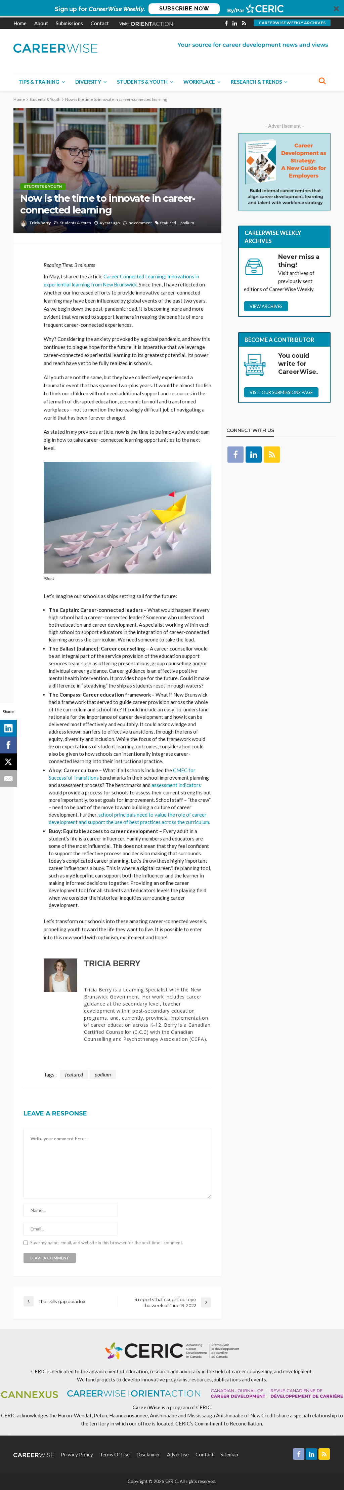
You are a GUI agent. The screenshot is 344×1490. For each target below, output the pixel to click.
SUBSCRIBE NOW (184, 8)
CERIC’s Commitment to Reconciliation (218, 1423)
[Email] (8, 778)
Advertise (178, 1454)
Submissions (69, 23)
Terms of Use (115, 1454)
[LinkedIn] (8, 728)
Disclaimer (148, 1454)
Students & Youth (142, 82)
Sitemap (229, 1454)
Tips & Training (38, 82)
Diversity (88, 82)
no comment (140, 222)
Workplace (199, 82)
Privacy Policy (77, 1454)
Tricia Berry (40, 222)
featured (168, 222)
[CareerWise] (55, 48)
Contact (100, 23)
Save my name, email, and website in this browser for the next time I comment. (106, 1243)
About (41, 23)
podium (187, 222)
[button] (172, 8)
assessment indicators (176, 785)
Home (20, 23)
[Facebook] (8, 745)
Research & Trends (256, 82)
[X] (8, 761)
